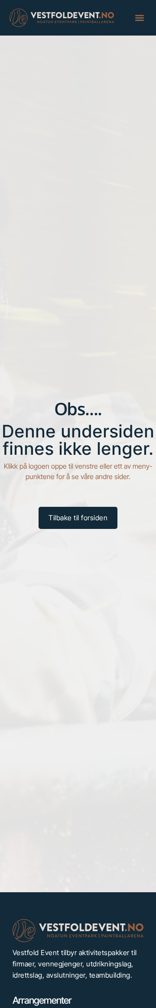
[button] (139, 18)
